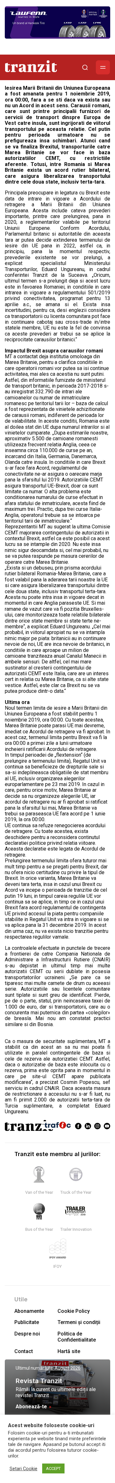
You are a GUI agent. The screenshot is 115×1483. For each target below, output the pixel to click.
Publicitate (26, 1322)
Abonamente (29, 1311)
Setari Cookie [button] (23, 1469)
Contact (23, 1351)
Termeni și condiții (78, 1322)
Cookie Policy (73, 1311)
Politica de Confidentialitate (76, 1337)
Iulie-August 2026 (62, 1368)
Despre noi (27, 1334)
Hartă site (68, 1351)
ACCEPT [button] (53, 1468)
